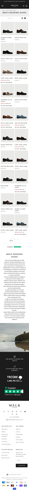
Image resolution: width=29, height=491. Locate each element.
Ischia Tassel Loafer (7, 123)
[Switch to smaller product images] (25, 18)
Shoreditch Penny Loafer (6, 38)
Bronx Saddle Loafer (21, 78)
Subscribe (21, 465)
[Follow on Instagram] (12, 411)
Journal (18, 431)
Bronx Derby (4, 185)
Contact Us (4, 441)
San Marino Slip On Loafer (6, 100)
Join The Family (5, 452)
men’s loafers (9, 271)
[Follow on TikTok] (12, 414)
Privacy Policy (19, 439)
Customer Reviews (6, 444)
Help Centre (4, 429)
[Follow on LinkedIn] (16, 414)
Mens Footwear (5, 457)
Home (3, 10)
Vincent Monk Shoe (20, 37)
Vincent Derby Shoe (7, 58)
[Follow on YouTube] (25, 411)
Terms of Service (20, 442)
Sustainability (19, 434)
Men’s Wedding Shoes (11, 10)
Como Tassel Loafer (7, 78)
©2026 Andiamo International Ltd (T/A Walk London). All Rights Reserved (14, 478)
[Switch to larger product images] (22, 18)
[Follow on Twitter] (8, 411)
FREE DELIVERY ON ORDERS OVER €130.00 (14, 359)
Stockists (18, 437)
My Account (5, 455)
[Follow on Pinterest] (21, 411)
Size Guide (4, 439)
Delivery (3, 431)
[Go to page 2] (18, 239)
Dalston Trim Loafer (21, 58)
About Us (18, 429)
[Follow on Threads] (16, 411)
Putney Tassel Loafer (21, 166)
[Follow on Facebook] (4, 411)
